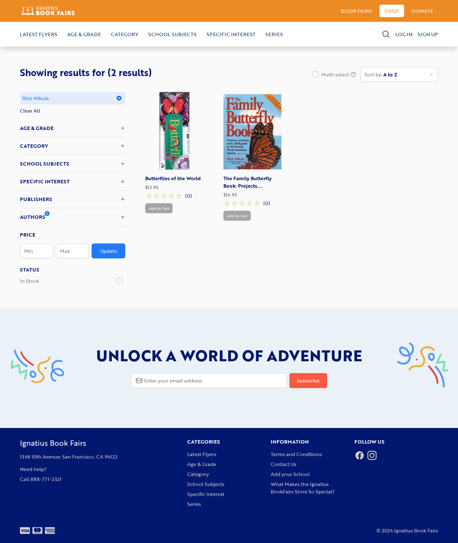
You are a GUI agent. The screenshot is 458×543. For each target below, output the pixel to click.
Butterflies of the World (173, 178)
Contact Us (283, 464)
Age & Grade (84, 34)
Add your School (290, 474)
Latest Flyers (38, 34)
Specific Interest (231, 34)
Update (108, 251)
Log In (404, 34)
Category (124, 34)
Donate (422, 11)
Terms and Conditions (296, 454)
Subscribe (308, 380)
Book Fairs (356, 11)
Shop (391, 11)
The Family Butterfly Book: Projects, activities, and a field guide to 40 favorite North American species (251, 182)
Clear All (30, 110)
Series (274, 34)
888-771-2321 (46, 479)
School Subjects (172, 34)
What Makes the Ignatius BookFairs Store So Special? (303, 487)
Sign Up (427, 34)
